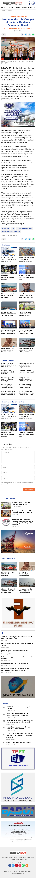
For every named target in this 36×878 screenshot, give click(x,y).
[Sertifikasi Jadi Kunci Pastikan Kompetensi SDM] (27, 269)
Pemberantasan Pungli (24, 228)
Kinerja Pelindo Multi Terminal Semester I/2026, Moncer (26, 350)
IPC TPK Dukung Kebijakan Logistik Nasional (7, 277)
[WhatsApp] (23, 865)
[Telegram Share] (29, 34)
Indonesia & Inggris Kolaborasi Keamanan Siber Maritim (17, 657)
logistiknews (8, 28)
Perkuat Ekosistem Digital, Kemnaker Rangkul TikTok (17, 644)
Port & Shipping (26, 28)
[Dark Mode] (29, 3)
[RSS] (26, 865)
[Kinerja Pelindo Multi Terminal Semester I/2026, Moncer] (27, 342)
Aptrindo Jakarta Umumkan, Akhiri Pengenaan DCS (25, 313)
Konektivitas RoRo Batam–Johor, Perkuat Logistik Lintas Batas (26, 331)
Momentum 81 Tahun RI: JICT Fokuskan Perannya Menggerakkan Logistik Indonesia (8, 295)
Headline (17, 28)
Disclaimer (22, 857)
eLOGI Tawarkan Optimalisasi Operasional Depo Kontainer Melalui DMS (17, 637)
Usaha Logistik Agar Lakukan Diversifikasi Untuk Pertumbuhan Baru (8, 332)
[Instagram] (19, 865)
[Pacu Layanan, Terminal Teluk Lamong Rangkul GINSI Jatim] (6, 513)
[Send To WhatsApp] (33, 34)
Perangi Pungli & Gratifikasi (18, 16)
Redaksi (31, 857)
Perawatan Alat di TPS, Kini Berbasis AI (14, 664)
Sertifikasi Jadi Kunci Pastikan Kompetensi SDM (26, 277)
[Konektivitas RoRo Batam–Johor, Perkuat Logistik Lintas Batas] (27, 324)
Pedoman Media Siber (9, 857)
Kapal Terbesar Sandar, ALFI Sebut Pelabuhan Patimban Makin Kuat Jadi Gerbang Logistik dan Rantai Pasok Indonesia (26, 295)
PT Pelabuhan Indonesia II (11, 231)
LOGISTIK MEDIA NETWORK (18, 859)
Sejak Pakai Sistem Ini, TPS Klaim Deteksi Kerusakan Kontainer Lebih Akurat (15, 669)
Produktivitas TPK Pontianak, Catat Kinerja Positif (7, 350)
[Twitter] (13, 865)
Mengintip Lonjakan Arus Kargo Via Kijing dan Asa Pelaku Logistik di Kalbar (26, 590)
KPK (13, 228)
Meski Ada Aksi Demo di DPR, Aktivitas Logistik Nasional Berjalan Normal (26, 259)
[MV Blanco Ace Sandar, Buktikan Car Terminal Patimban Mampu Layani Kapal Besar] (9, 306)
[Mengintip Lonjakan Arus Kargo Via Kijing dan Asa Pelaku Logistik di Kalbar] (27, 582)
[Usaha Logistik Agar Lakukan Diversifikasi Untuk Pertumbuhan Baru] (9, 324)
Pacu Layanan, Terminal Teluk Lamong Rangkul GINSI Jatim (22, 511)
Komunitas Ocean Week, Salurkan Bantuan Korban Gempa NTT (18, 728)
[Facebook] (9, 865)
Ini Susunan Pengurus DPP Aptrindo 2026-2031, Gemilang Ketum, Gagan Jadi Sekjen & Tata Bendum (23, 522)
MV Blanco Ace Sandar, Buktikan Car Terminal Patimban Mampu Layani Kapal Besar (8, 313)
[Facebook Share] (22, 34)
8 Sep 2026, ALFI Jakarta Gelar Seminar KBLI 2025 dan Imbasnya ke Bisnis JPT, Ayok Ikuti (8, 259)
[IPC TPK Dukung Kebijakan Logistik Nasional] (9, 269)
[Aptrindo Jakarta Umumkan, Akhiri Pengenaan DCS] (27, 306)
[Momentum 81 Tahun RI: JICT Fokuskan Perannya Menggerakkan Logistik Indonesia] (9, 287)
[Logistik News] (12, 3)
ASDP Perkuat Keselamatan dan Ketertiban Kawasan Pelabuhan (17, 714)
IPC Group (5, 228)
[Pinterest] (16, 865)
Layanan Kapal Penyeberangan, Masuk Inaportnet (14, 651)
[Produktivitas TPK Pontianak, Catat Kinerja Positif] (9, 342)
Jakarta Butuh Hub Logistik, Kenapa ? (19, 742)
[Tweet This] (25, 34)
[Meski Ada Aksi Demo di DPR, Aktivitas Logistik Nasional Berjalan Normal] (27, 251)
